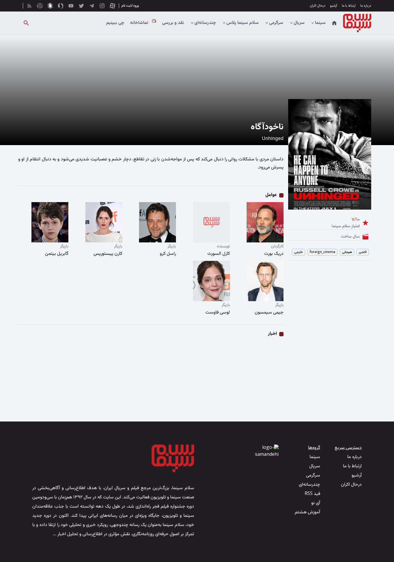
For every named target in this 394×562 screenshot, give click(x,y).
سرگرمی (276, 23)
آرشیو (333, 5)
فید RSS (312, 494)
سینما (320, 23)
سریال (299, 23)
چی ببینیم (115, 23)
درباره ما (365, 5)
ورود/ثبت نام (130, 5)
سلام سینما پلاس (242, 23)
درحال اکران (317, 5)
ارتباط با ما (349, 5)
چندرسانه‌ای (205, 23)
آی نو (315, 503)
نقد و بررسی (173, 23)
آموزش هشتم (307, 512)
